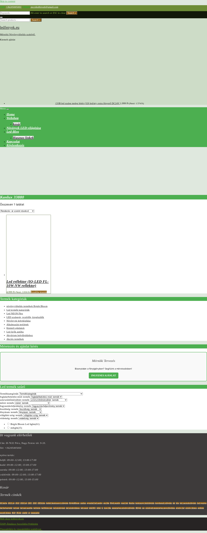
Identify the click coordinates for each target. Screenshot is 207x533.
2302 (35, 503)
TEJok (19, 513)
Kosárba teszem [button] (39, 292)
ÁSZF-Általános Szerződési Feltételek (19, 524)
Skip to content (7, 1)
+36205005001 (14, 7)
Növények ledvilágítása (18, 320)
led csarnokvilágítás (188, 503)
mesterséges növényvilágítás (123, 508)
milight (16, 428)
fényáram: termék (9, 412)
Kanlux (132, 503)
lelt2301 (92, 508)
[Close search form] (1, 17)
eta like (106, 503)
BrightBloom (74, 503)
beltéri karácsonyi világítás (57, 503)
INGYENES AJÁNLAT (103, 375)
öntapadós (35, 513)
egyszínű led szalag (95, 503)
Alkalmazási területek (17, 324)
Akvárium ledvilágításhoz (19, 335)
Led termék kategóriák (18, 310)
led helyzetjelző (6, 508)
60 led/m (3, 503)
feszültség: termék (9, 409)
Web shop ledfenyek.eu (12, 518)
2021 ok (11, 503)
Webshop (12, 118)
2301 (30, 503)
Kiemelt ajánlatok (15, 328)
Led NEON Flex (14, 313)
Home (10, 114)
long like (107, 508)
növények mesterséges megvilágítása (160, 508)
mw (143, 508)
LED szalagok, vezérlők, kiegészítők (25, 317)
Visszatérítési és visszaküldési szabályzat (21, 529)
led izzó (16, 508)
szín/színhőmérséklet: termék (14, 400)
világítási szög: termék (11, 415)
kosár (16, 124)
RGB (14, 513)
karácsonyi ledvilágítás (144, 503)
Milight (139, 508)
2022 (17, 503)
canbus (83, 503)
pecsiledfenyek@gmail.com (44, 7)
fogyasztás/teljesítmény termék (15, 406)
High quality (115, 503)
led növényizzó (59, 508)
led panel (84, 508)
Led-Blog (12, 131)
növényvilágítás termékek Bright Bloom (27, 306)
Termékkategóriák (9, 393)
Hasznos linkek (23, 137)
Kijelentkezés (15, 145)
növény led (180, 508)
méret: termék (7, 403)
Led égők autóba (15, 331)
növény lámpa (191, 508)
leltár (99, 508)
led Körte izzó (46, 508)
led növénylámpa (73, 508)
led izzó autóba (26, 508)
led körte (37, 508)
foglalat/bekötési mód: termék (15, 397)
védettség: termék (9, 418)
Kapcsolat (13, 141)
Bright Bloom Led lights (25, 424)
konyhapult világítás (163, 503)
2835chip (41, 503)
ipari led (124, 503)
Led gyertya (202, 503)
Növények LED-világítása (23, 128)
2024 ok (23, 503)
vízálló (25, 513)
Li (102, 508)
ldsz (177, 503)
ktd (174, 503)
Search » (72, 13)
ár (29, 513)
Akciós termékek (15, 339)
